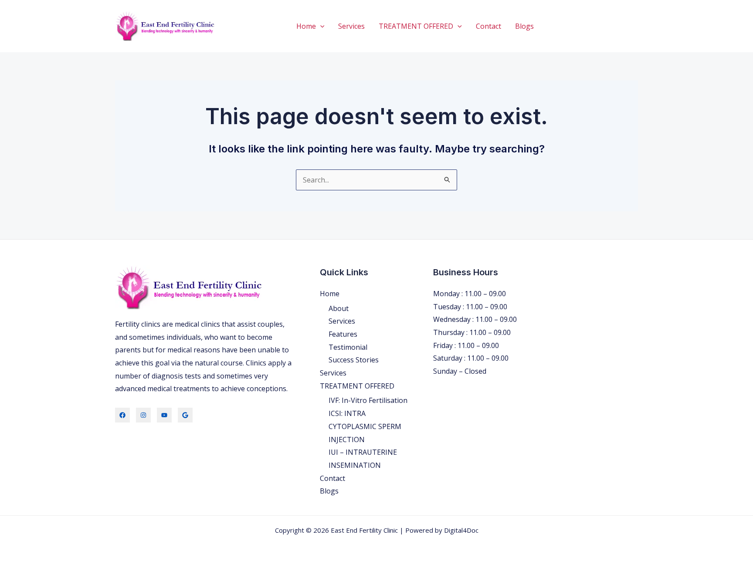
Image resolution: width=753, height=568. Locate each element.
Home (306, 26)
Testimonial (348, 347)
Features (343, 334)
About (339, 308)
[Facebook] (122, 415)
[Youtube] (164, 415)
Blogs (524, 26)
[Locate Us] (185, 415)
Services (351, 26)
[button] (320, 26)
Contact (488, 26)
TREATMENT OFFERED (416, 26)
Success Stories (354, 360)
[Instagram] (143, 415)
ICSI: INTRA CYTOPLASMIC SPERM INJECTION (365, 426)
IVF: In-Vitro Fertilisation (368, 400)
